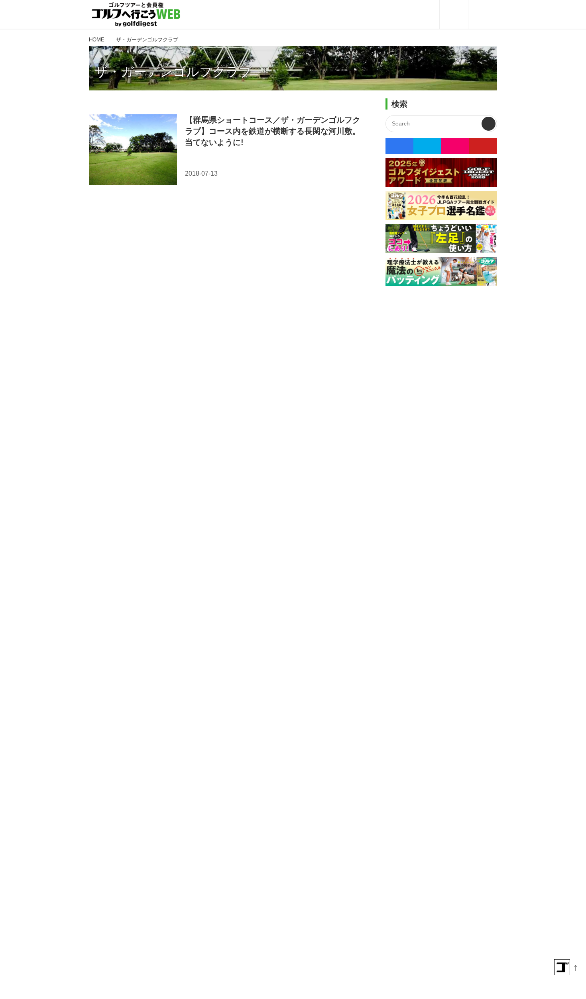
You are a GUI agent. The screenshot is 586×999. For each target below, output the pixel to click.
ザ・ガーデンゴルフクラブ (173, 72)
